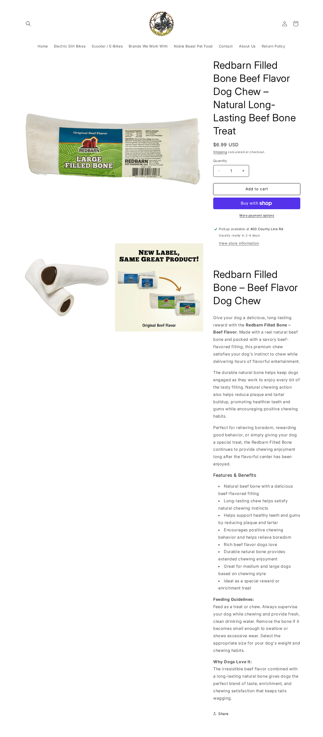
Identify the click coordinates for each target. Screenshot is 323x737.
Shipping (220, 152)
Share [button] (223, 713)
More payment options (256, 215)
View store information (239, 243)
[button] (28, 23)
